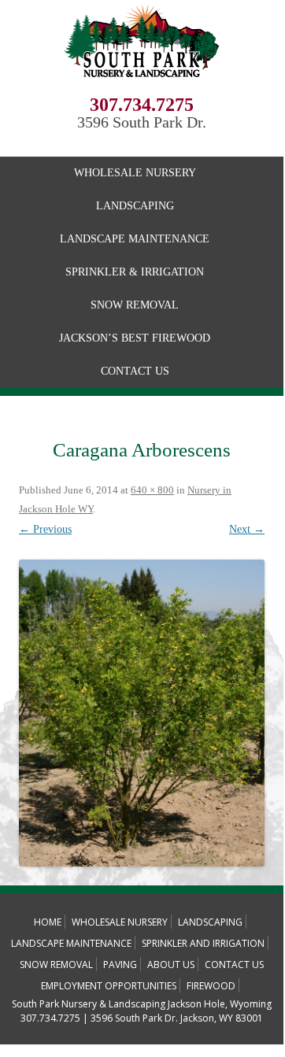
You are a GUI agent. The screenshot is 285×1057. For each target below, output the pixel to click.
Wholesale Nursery (135, 173)
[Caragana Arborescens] (142, 713)
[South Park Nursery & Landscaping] (142, 89)
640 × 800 (152, 490)
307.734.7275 (142, 104)
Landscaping (135, 206)
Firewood (211, 985)
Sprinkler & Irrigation (134, 272)
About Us (170, 964)
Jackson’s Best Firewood (134, 338)
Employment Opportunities (108, 985)
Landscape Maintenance (134, 239)
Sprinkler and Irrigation (203, 943)
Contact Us (135, 371)
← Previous (45, 529)
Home (47, 922)
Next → (247, 529)
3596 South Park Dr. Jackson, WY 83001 (177, 1018)
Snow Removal (135, 305)
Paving (120, 964)
